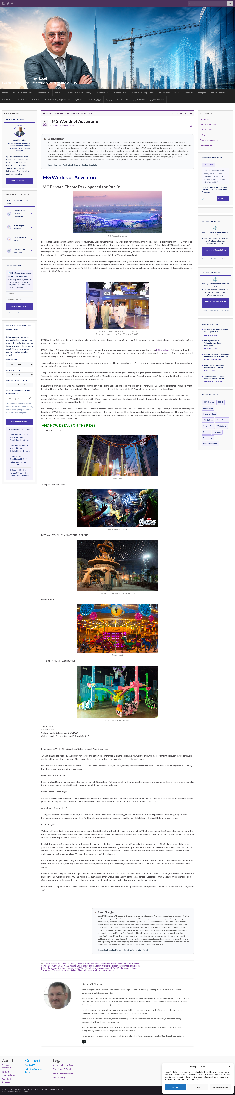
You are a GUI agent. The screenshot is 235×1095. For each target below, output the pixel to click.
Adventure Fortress (85, 963)
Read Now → (222, 199)
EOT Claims (209, 402)
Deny (197, 1087)
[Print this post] (191, 126)
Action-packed (50, 963)
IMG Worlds (162, 349)
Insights (202, 92)
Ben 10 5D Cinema (131, 963)
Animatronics (116, 963)
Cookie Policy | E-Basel (143, 92)
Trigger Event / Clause (16, 380)
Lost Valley (79, 968)
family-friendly (102, 966)
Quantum (206, 432)
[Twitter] (7, 3)
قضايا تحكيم (138, 99)
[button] (229, 1066)
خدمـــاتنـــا (122, 99)
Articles (59, 92)
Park (114, 968)
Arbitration (43, 92)
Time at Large (208, 438)
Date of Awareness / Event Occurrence (18, 392)
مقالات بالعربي (156, 99)
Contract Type (13, 370)
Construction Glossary (80, 92)
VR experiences (101, 970)
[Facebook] (12, 3)
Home (5, 92)
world (111, 970)
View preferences (220, 1087)
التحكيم (78, 99)
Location (70, 968)
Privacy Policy (217, 92)
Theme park (46, 970)
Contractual (120, 92)
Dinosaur (72, 966)
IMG (43, 968)
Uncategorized (206, 145)
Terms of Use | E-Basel (27, 99)
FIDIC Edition (12, 360)
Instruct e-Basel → (19, 181)
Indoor (63, 968)
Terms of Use (59, 1089)
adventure (71, 963)
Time (80, 970)
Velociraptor (88, 970)
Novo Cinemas (98, 968)
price (128, 968)
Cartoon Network (49, 966)
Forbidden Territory (117, 966)
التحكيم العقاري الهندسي (179, 113)
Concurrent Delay (209, 414)
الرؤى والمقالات (94, 99)
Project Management (209, 140)
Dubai (79, 966)
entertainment (89, 966)
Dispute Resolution (210, 443)
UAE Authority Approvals (56, 99)
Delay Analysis (208, 426)
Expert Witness (222, 420)
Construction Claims (208, 124)
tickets (74, 970)
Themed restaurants (61, 970)
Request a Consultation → (215, 251)
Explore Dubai (70, 126)
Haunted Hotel (133, 966)
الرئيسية (109, 99)
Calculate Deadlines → (20, 422)
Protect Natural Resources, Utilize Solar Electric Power (69, 113)
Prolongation (208, 408)
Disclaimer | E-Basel (169, 92)
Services (6, 99)
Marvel (88, 968)
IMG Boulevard (52, 968)
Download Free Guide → (19, 307)
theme (134, 968)
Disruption (217, 432)
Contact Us (103, 92)
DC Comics (62, 966)
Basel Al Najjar (58, 126)
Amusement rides (102, 963)
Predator (121, 968)
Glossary (188, 92)
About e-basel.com (22, 92)
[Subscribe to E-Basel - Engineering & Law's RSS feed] (3, 3)
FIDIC (202, 135)
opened (108, 968)
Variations (221, 426)
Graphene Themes (21, 1092)
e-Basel (40, 78)
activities (62, 963)
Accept (175, 1087)
